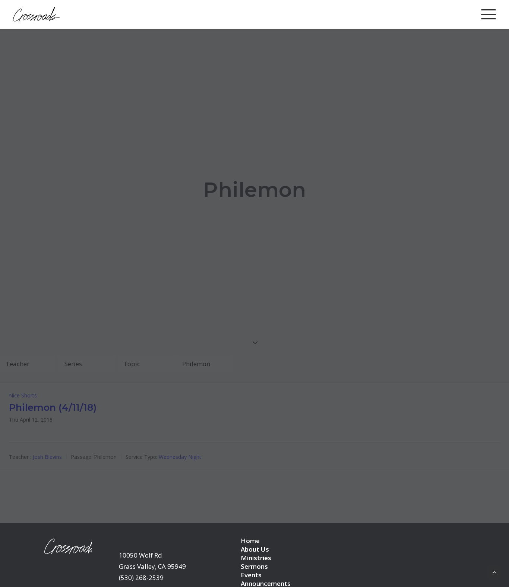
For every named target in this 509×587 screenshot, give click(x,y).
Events (251, 575)
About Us (255, 549)
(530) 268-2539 (141, 577)
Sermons (254, 566)
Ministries (256, 557)
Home (250, 540)
